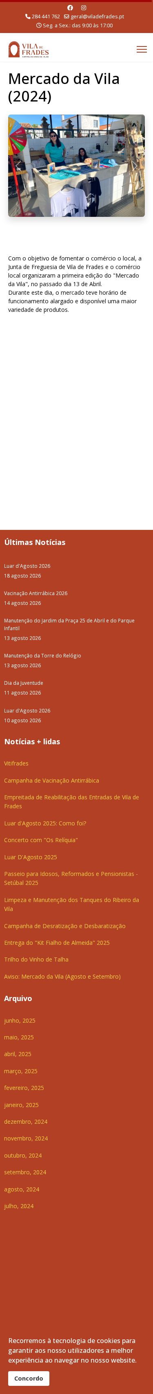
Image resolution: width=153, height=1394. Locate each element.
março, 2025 (21, 1071)
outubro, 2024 (23, 1155)
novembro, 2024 (26, 1138)
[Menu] (142, 49)
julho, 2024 (18, 1206)
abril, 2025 (17, 1054)
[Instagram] (83, 7)
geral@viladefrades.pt (97, 16)
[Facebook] (70, 7)
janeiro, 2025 (21, 1105)
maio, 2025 (19, 1037)
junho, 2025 (19, 1020)
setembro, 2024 (25, 1172)
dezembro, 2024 (25, 1121)
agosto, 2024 (21, 1189)
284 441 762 (46, 16)
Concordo (28, 1378)
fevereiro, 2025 (24, 1088)
